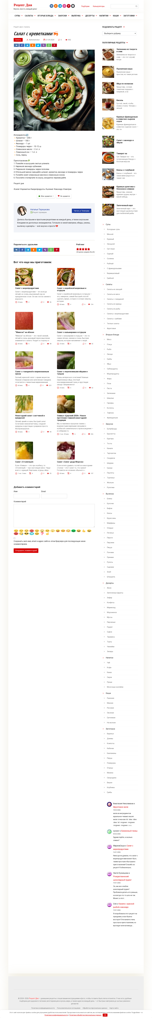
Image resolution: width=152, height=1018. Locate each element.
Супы (17, 16)
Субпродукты (112, 369)
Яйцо (109, 364)
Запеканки (111, 393)
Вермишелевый (113, 273)
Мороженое (112, 612)
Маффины (111, 523)
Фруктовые (111, 328)
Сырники (110, 567)
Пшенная (110, 698)
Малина (110, 773)
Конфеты (110, 603)
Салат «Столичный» (24, 462)
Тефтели (110, 413)
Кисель (119, 100)
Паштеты (110, 473)
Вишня (109, 783)
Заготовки (129, 16)
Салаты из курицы (114, 304)
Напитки (103, 16)
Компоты (110, 743)
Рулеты (110, 562)
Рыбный (110, 264)
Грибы (109, 359)
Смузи (109, 677)
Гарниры (110, 403)
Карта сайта (114, 1008)
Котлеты (110, 408)
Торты (109, 642)
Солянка (110, 259)
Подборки (85, 6)
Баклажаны (111, 753)
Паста (109, 388)
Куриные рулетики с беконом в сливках (125, 188)
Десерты (90, 16)
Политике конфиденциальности (56, 1015)
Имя (15, 491)
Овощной (111, 244)
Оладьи (110, 528)
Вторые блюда (45, 16)
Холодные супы (113, 229)
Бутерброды (112, 429)
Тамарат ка (121, 153)
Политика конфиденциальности (43, 1008)
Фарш (109, 379)
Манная (110, 703)
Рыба (109, 349)
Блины (109, 499)
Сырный (110, 254)
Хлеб (109, 572)
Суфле (109, 632)
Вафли (109, 508)
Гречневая (111, 718)
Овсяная (110, 713)
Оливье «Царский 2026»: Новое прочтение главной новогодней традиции (71, 418)
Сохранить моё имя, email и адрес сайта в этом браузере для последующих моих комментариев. (50, 542)
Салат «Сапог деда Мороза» (70, 462)
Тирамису (111, 637)
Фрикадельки (112, 418)
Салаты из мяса (113, 294)
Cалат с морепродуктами (27, 288)
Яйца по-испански (124, 84)
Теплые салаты (113, 324)
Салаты (29, 16)
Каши (116, 16)
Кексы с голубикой (125, 170)
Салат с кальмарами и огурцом (71, 332)
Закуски (62, 16)
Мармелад (111, 608)
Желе (109, 588)
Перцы (109, 758)
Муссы (109, 617)
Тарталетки (111, 453)
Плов (109, 384)
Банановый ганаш (129, 831)
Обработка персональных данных (95, 1008)
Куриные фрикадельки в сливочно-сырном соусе (127, 119)
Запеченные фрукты (115, 593)
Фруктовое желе (120, 807)
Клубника (111, 788)
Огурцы (110, 768)
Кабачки (110, 748)
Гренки (109, 468)
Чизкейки (110, 647)
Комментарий (20, 501)
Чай (108, 663)
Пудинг (110, 627)
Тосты (109, 444)
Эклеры (110, 652)
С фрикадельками (114, 268)
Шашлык (110, 398)
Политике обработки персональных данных (85, 1015)
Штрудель (111, 577)
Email (43, 491)
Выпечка (76, 16)
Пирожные (111, 622)
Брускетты (111, 434)
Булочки (110, 504)
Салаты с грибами (114, 319)
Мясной (110, 234)
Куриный (110, 239)
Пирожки (110, 543)
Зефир (109, 598)
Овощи (110, 354)
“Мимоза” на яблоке (24, 332)
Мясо (109, 340)
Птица (109, 344)
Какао (109, 672)
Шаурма (110, 463)
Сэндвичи (111, 458)
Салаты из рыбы (113, 309)
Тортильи (110, 478)
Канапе (110, 448)
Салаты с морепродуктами (118, 314)
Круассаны (111, 518)
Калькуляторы (98, 6)
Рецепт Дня (23, 4)
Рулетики (110, 487)
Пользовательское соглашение (68, 1008)
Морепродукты (113, 374)
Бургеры (110, 439)
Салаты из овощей (114, 289)
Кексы (109, 513)
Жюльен (110, 483)
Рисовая (110, 708)
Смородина (111, 778)
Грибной (110, 278)
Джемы (110, 739)
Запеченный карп (124, 205)
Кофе (109, 668)
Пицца (109, 547)
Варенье (110, 734)
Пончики (110, 552)
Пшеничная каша (124, 69)
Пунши (109, 682)
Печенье (110, 533)
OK (105, 1015)
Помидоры (111, 763)
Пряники (110, 557)
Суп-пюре (111, 249)
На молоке (111, 723)
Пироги (110, 538)
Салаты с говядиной (115, 299)
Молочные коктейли (115, 687)
